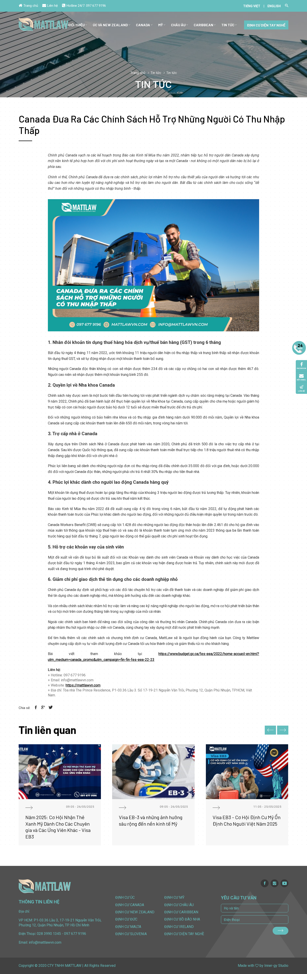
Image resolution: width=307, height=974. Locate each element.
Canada (143, 25)
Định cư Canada (129, 905)
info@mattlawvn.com (45, 942)
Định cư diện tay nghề (266, 25)
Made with (246, 965)
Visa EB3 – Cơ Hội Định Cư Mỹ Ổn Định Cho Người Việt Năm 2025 (246, 820)
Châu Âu (178, 25)
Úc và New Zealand (110, 25)
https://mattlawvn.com (83, 685)
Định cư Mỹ (174, 897)
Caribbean (203, 25)
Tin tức (227, 25)
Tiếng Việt (251, 6)
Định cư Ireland (179, 927)
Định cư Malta (128, 927)
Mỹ (160, 25)
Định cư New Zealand (134, 912)
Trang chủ (30, 6)
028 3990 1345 (49, 934)
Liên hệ (52, 6)
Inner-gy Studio (276, 965)
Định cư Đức (126, 919)
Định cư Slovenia (131, 934)
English (274, 6)
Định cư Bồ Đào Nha (182, 919)
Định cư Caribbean (181, 912)
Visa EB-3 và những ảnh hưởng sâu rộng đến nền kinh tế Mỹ (150, 820)
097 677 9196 (96, 6)
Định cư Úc (125, 897)
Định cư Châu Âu (179, 905)
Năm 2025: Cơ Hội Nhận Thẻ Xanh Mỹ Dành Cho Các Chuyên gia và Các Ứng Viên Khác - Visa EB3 (58, 826)
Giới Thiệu (76, 25)
